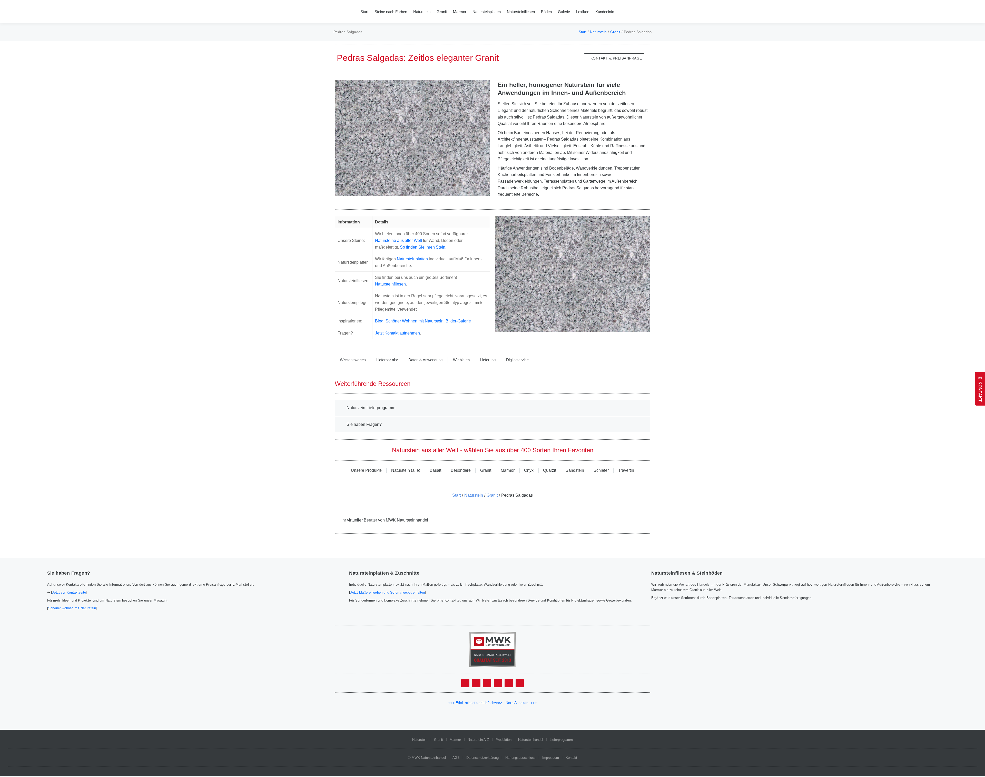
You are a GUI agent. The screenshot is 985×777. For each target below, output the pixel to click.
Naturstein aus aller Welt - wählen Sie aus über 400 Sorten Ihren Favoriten (492, 450)
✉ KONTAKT (980, 389)
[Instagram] (509, 683)
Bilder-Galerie (458, 321)
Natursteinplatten (412, 259)
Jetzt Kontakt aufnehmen (397, 333)
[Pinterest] (520, 683)
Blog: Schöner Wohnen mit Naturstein (409, 321)
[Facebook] (465, 683)
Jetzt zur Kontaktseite (69, 592)
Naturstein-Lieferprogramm (371, 408)
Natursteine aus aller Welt (398, 240)
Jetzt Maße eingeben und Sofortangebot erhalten (387, 592)
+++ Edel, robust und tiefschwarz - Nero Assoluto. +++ (492, 703)
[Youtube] (487, 683)
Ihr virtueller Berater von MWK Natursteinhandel (384, 520)
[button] (492, 408)
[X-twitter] (476, 683)
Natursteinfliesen (390, 284)
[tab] (352, 360)
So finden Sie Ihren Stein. (423, 247)
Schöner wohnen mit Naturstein (72, 608)
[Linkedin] (498, 683)
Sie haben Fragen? (364, 424)
